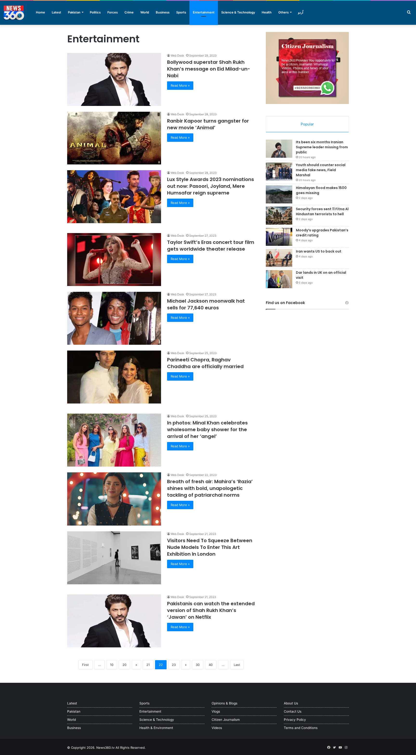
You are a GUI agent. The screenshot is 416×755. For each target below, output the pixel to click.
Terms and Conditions (301, 728)
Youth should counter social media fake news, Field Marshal (320, 170)
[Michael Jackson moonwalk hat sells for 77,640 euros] (114, 318)
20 (124, 665)
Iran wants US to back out (318, 251)
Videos (217, 728)
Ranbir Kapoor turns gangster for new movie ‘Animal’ (208, 124)
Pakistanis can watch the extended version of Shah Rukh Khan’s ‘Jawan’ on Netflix (211, 610)
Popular (307, 124)
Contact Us (292, 711)
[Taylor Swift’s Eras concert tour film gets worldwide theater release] (114, 259)
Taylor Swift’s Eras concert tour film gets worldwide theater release (210, 245)
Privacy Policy (295, 720)
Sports (181, 12)
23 (174, 665)
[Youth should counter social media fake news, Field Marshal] (279, 172)
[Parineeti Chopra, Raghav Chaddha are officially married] (114, 377)
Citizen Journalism (226, 720)
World (144, 12)
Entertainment (203, 12)
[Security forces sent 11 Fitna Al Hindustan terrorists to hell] (279, 216)
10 (111, 665)
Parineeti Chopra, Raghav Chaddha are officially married (205, 363)
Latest (56, 12)
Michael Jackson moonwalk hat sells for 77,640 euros (206, 304)
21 (148, 665)
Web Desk (177, 55)
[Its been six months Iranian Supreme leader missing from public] (279, 149)
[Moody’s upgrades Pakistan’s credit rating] (279, 237)
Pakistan (74, 12)
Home (40, 12)
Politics (95, 12)
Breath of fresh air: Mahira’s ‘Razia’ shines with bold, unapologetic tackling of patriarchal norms (210, 488)
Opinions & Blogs (224, 703)
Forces (112, 12)
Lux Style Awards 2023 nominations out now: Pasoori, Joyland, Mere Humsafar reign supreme (210, 186)
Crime (129, 12)
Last (237, 665)
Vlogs (216, 711)
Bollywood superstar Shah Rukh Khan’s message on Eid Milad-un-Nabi (208, 69)
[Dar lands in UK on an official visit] (279, 279)
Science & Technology (238, 12)
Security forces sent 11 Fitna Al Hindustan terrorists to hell (322, 211)
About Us (291, 703)
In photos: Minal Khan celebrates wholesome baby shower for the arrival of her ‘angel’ (207, 429)
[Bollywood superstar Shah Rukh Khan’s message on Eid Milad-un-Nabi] (114, 79)
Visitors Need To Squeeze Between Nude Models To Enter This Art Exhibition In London (209, 547)
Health (267, 12)
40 (211, 665)
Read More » (180, 85)
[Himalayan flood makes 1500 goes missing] (279, 194)
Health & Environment (156, 728)
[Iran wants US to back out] (279, 258)
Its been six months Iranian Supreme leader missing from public (322, 147)
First (85, 665)
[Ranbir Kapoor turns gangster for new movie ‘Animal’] (114, 138)
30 (198, 665)
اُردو (300, 12)
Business (162, 12)
